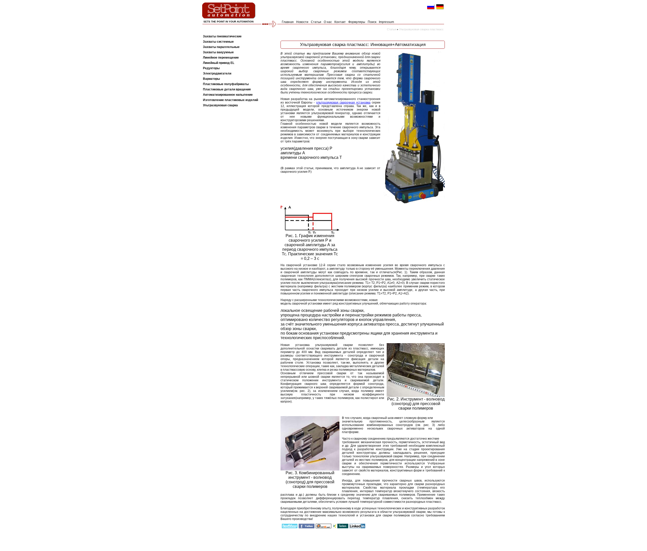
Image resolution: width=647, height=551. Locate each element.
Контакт (340, 22)
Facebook (306, 526)
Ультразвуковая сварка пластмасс (421, 29)
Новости (302, 22)
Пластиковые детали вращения (227, 89)
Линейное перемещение (221, 57)
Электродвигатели (217, 73)
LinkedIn (357, 526)
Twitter (289, 526)
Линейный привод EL (218, 63)
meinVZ (323, 526)
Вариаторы (211, 79)
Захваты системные (218, 41)
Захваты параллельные (221, 47)
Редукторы (211, 68)
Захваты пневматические (222, 36)
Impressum (386, 22)
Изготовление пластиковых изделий (230, 100)
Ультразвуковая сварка (220, 105)
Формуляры (356, 22)
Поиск (372, 22)
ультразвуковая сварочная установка (343, 102)
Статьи (316, 22)
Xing (340, 526)
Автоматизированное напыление (228, 94)
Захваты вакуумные (218, 52)
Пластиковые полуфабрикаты (226, 84)
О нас (328, 22)
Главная (288, 22)
